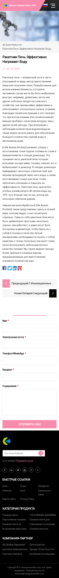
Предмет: (8, 369)
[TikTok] (37, 469)
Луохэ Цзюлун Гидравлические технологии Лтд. (38, 545)
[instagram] (31, 469)
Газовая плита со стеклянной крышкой (13, 525)
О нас (23, 486)
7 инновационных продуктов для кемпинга (40, 284)
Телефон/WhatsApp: (14, 353)
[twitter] (18, 469)
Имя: (5, 320)
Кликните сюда (25, 460)
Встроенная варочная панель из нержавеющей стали (14, 529)
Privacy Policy (27, 499)
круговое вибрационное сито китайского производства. (15, 550)
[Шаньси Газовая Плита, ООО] (18, 441)
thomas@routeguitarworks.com (29, 574)
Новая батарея (23, 293)
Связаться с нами (44, 492)
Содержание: (10, 386)
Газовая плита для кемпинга (40, 520)
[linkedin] (11, 469)
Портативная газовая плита (14, 520)
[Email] (40, 453)
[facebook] (4, 469)
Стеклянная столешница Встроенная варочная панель (43, 525)
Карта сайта (9, 499)
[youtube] (24, 469)
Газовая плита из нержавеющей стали (41, 529)
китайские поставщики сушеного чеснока (42, 554)
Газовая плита (10, 515)
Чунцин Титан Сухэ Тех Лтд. (42, 550)
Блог (22, 490)
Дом (8, 44)
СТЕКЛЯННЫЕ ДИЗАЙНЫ (43, 515)
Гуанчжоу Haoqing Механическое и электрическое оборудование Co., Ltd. (14, 554)
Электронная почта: (14, 337)
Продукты (43, 486)
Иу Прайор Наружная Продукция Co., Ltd (13, 545)
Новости (6, 490)
